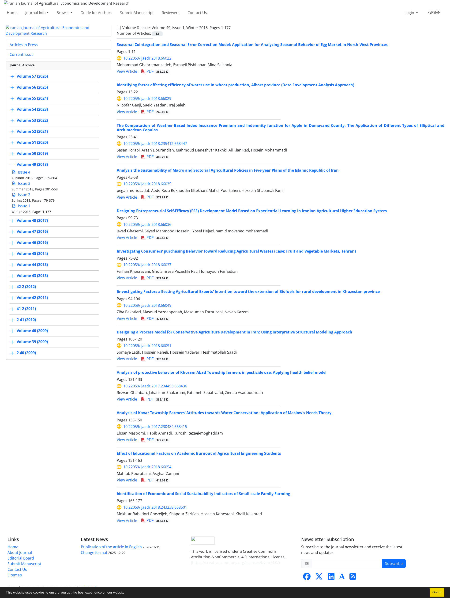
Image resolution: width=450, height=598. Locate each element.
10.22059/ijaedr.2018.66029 (147, 98)
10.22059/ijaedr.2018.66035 (147, 183)
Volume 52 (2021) (32, 131)
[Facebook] (306, 577)
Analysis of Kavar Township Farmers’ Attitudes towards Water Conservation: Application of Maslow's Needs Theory (224, 412)
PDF (157, 71)
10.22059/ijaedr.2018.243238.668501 (155, 507)
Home (12, 12)
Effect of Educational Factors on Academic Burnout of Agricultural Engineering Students (199, 453)
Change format (94, 552)
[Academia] (342, 577)
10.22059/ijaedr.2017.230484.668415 (155, 426)
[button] (127, 593)
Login (410, 12)
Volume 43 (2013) (32, 275)
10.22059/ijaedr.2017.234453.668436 (155, 386)
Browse (63, 12)
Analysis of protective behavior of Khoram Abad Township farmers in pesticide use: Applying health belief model (221, 372)
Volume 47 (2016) (32, 231)
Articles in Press (24, 44)
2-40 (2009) (26, 352)
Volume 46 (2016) (32, 242)
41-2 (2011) (26, 308)
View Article (127, 71)
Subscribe (394, 563)
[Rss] (352, 577)
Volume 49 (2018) (32, 164)
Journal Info (35, 12)
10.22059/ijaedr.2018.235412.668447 (155, 143)
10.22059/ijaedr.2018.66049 (147, 305)
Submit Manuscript (137, 12)
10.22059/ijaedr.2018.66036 (147, 224)
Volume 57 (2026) (32, 76)
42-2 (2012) (26, 286)
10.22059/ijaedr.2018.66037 (147, 264)
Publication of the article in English (111, 546)
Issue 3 (23, 183)
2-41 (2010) (26, 319)
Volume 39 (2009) (32, 341)
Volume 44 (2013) (32, 264)
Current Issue (22, 54)
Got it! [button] (436, 592)
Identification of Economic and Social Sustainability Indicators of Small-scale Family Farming (203, 493)
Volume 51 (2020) (32, 142)
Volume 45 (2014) (32, 253)
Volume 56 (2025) (32, 87)
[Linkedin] (331, 577)
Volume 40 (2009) (32, 330)
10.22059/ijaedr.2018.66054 (147, 466)
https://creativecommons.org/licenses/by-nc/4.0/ (235, 562)
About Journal (20, 552)
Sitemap (15, 575)
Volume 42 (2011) (32, 297)
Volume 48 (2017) (32, 220)
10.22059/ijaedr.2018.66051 (147, 345)
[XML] (234, 27)
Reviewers (171, 12)
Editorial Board (21, 558)
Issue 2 (23, 194)
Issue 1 (23, 205)
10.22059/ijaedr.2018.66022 (147, 58)
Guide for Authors (96, 12)
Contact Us (197, 12)
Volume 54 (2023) (32, 109)
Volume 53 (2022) (32, 120)
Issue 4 (23, 172)
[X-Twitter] (319, 577)
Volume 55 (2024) (32, 98)
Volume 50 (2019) (32, 153)
